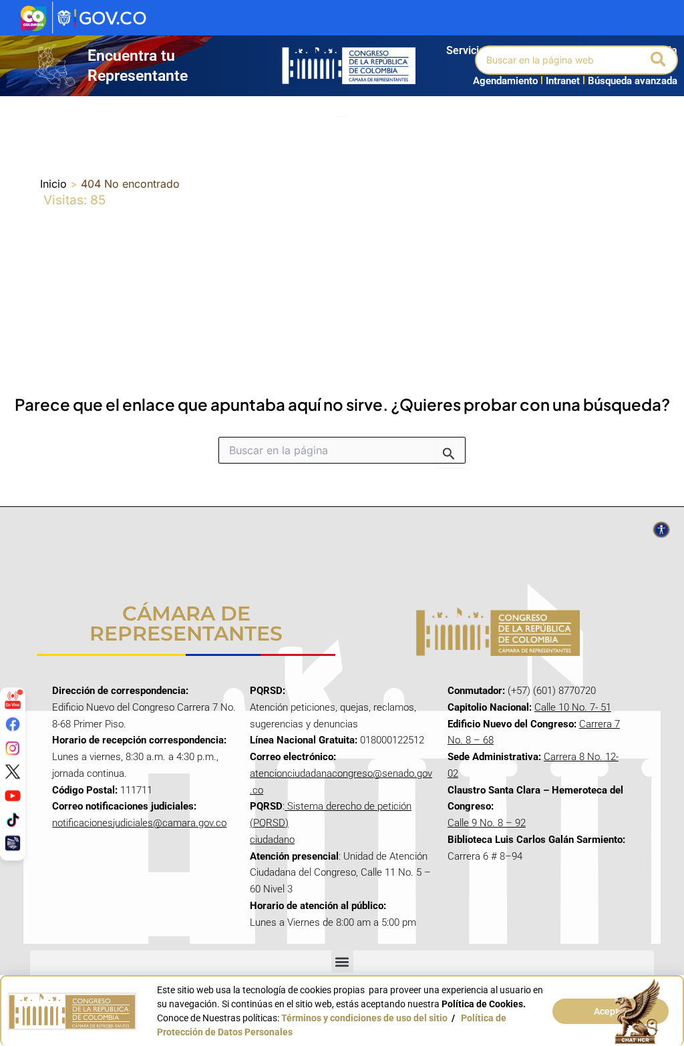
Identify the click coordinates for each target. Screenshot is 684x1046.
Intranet (560, 81)
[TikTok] (12, 819)
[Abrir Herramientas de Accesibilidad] (661, 530)
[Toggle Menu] (342, 110)
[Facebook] (12, 724)
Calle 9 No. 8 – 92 (487, 823)
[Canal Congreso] (12, 843)
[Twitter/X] (12, 771)
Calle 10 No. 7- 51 (572, 707)
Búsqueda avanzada (632, 81)
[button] (659, 60)
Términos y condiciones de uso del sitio (364, 1018)
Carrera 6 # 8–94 (485, 856)
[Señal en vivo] (12, 700)
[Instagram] (12, 747)
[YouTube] (12, 795)
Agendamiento (505, 81)
